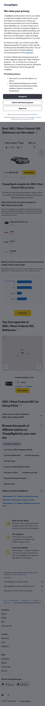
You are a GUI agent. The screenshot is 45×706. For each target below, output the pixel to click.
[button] (22, 96)
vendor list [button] (29, 53)
